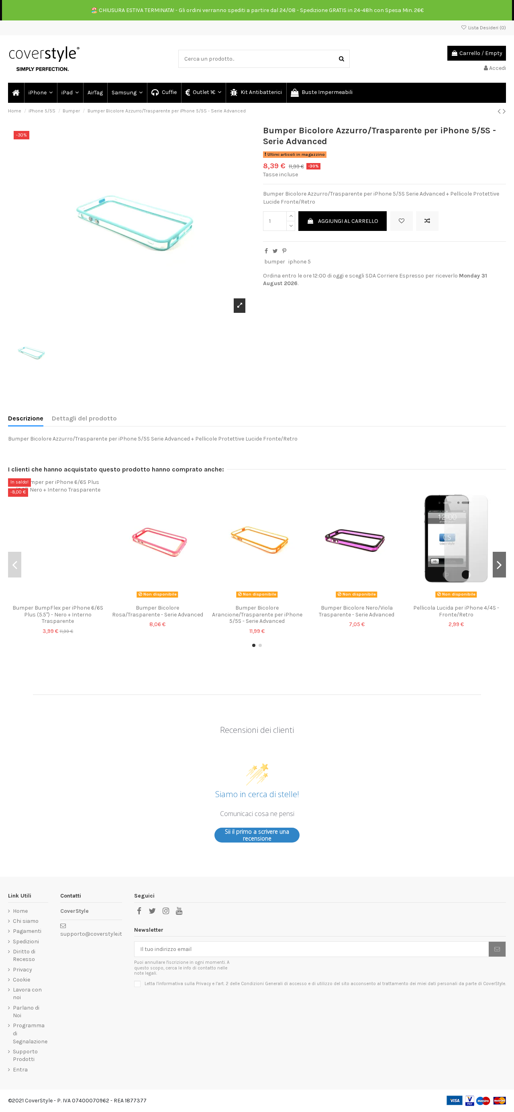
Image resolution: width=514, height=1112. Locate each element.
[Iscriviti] (497, 949)
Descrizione (25, 418)
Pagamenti (27, 931)
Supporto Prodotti (25, 1055)
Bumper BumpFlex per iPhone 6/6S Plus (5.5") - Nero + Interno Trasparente (57, 614)
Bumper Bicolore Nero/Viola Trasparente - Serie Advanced (356, 611)
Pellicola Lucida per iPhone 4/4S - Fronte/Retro (456, 611)
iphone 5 (299, 261)
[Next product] (504, 111)
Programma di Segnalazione (30, 1033)
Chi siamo (26, 921)
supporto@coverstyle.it (91, 933)
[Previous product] (500, 111)
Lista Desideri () (486, 28)
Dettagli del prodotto (84, 418)
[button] (40, 93)
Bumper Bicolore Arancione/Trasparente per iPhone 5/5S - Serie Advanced (257, 614)
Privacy (22, 969)
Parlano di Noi (26, 1011)
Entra (20, 1069)
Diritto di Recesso (24, 955)
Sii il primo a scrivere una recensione (257, 835)
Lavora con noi (27, 993)
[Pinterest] (284, 251)
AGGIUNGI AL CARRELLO (348, 221)
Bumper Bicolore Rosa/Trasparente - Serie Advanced (157, 611)
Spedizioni (26, 941)
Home (20, 911)
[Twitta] (275, 251)
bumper (274, 261)
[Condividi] (266, 251)
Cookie (21, 979)
